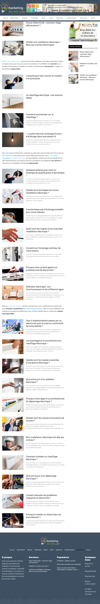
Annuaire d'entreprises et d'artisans (90, 591)
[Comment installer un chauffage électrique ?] (12, 462)
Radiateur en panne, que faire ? (39, 566)
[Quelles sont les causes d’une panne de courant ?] (12, 424)
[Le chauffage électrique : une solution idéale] (12, 101)
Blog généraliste (90, 571)
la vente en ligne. (10, 579)
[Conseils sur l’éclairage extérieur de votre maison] (12, 254)
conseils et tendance (9, 569)
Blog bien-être (90, 576)
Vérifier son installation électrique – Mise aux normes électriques (88, 77)
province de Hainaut (14, 306)
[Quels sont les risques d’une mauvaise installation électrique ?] (12, 234)
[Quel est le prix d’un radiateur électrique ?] (12, 385)
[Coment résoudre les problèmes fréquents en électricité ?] (12, 501)
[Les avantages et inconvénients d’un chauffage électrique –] (12, 346)
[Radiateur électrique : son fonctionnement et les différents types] (12, 292)
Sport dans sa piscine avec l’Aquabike (69, 564)
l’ (33, 309)
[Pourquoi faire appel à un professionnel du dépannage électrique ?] (12, 404)
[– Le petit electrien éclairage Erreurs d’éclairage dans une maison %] (12, 139)
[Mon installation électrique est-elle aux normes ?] (12, 443)
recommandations (10, 576)
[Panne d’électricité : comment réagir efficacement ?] (12, 28)
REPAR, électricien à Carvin (11, 61)
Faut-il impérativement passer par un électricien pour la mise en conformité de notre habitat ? (44, 323)
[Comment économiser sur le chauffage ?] (12, 120)
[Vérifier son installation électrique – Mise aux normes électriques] (12, 48)
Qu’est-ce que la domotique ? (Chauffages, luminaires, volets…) (67, 568)
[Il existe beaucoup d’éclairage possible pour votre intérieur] (12, 215)
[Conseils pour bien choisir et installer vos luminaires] (12, 82)
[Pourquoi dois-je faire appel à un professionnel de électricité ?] (12, 273)
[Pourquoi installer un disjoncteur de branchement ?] (12, 520)
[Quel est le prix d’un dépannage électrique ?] (12, 482)
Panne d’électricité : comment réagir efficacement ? (87, 54)
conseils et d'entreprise (16, 574)
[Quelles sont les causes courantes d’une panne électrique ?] (12, 366)
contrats (19, 571)
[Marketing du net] (12, 8)
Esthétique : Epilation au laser (66, 561)
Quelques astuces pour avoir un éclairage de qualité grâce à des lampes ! (45, 173)
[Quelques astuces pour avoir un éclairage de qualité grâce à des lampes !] (12, 176)
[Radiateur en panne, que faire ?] (73, 67)
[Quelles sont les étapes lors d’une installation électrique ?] (12, 196)
